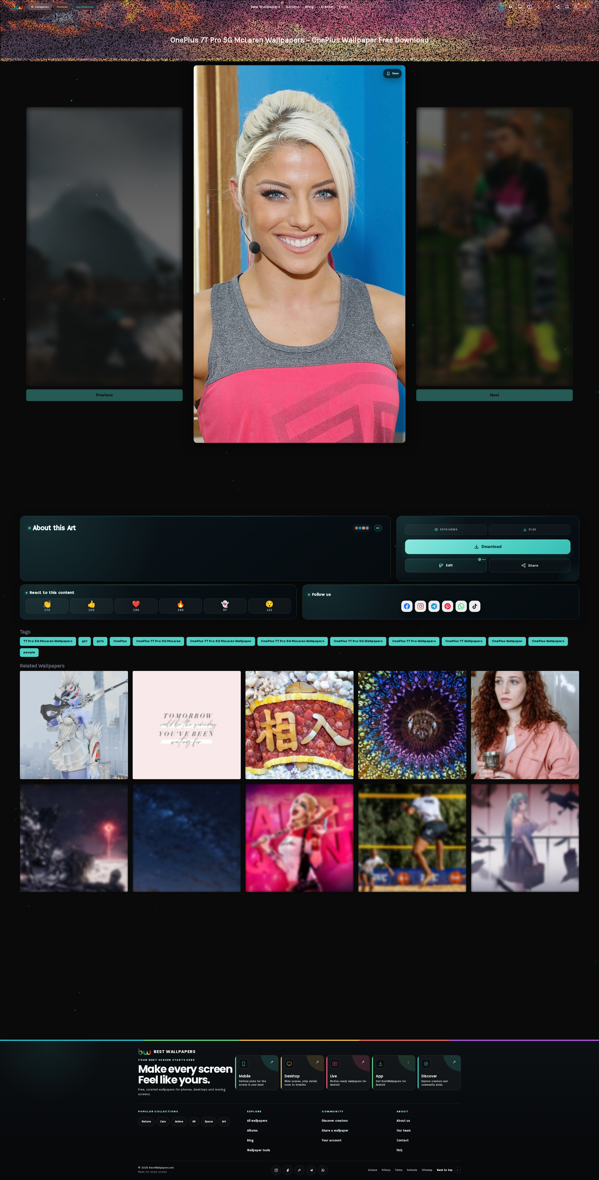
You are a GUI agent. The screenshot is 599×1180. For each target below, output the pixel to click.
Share (533, 565)
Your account (331, 1141)
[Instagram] (420, 606)
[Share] (557, 7)
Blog (250, 1141)
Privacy (386, 1170)
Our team (404, 1131)
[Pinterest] (447, 606)
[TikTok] (474, 606)
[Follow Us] (548, 7)
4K (194, 1121)
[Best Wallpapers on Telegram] (311, 1170)
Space (209, 1121)
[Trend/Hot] (539, 7)
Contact (403, 1141)
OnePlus (120, 641)
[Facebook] (407, 606)
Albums (252, 1131)
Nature (146, 1121)
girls (100, 641)
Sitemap (427, 1170)
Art (224, 1121)
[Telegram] (434, 606)
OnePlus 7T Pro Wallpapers (414, 641)
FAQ (399, 1150)
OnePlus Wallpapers (548, 641)
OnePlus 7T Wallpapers (463, 641)
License (372, 1170)
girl (84, 641)
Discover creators (335, 1121)
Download (492, 546)
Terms (398, 1170)
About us (403, 1121)
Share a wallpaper (335, 1131)
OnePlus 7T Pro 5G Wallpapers (358, 641)
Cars (163, 1121)
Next (494, 395)
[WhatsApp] (461, 606)
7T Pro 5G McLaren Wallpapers (48, 641)
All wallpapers (257, 1121)
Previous (104, 395)
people (29, 652)
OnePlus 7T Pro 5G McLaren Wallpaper (221, 641)
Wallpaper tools (258, 1150)
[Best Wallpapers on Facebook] (288, 1170)
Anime (179, 1121)
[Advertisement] (299, 479)
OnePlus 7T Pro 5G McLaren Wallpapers (292, 641)
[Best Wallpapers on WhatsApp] (323, 1170)
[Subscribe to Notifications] (567, 7)
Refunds (412, 1170)
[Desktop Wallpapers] (520, 7)
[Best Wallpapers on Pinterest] (299, 1170)
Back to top (448, 1170)
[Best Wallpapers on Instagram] (276, 1170)
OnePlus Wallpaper (507, 641)
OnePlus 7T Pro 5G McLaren (158, 641)
